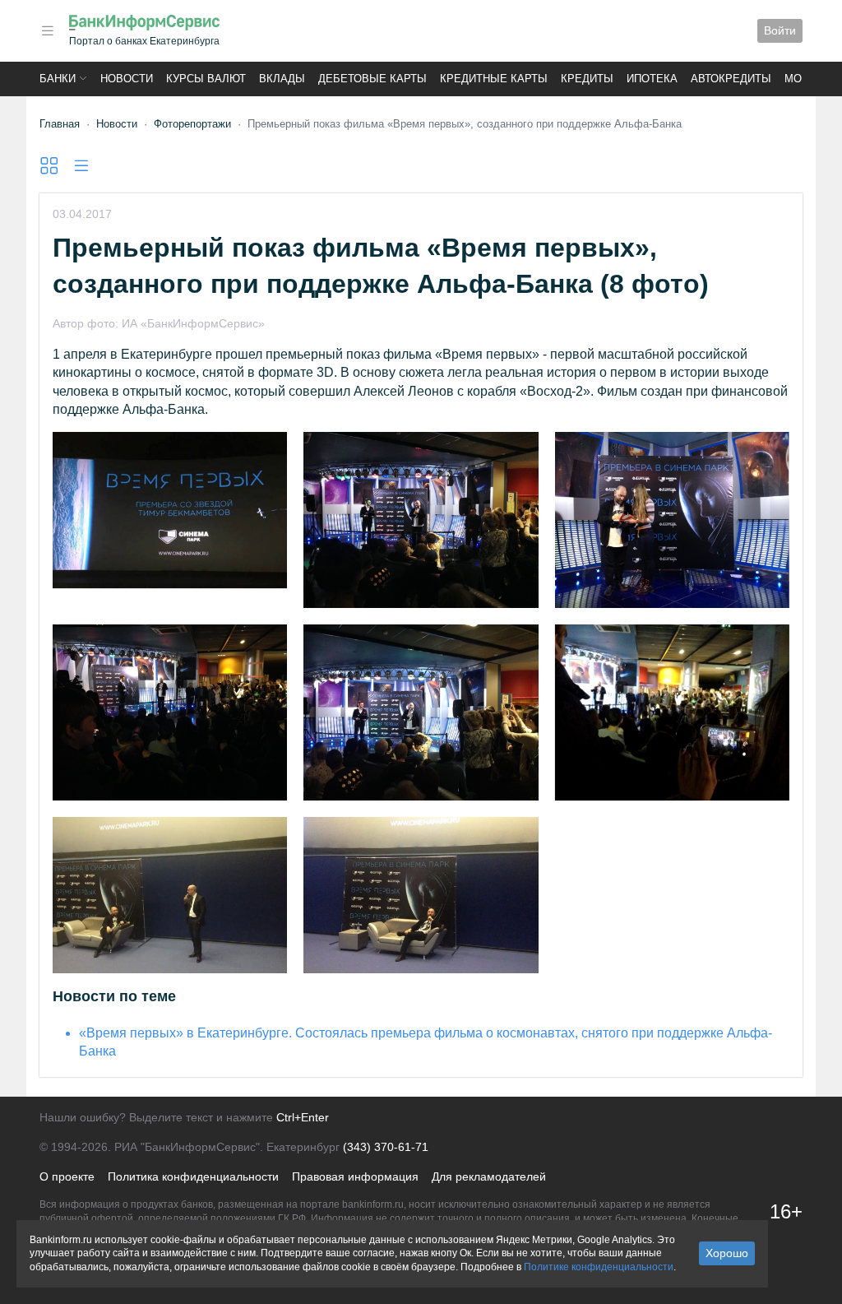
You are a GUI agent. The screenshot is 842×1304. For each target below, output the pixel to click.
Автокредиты (731, 78)
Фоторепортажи (192, 124)
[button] (47, 30)
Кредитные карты (494, 78)
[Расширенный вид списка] (48, 166)
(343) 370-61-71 (385, 1146)
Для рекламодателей (489, 1176)
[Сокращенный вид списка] (81, 166)
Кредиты (587, 78)
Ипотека (652, 78)
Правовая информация (355, 1176)
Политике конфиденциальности (598, 1267)
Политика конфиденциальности (193, 1176)
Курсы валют (206, 78)
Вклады (282, 78)
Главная (59, 124)
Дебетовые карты (372, 78)
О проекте (67, 1176)
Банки (57, 78)
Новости (126, 78)
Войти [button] (780, 30)
